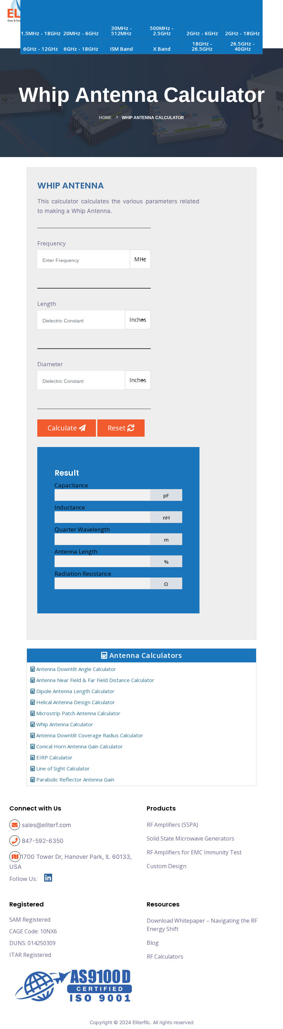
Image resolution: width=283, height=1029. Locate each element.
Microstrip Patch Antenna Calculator (77, 713)
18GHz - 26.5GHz (202, 46)
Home (105, 117)
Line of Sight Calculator (62, 768)
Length (46, 304)
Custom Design (166, 866)
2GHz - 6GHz (202, 33)
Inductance (70, 507)
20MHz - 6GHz (81, 33)
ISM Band (121, 48)
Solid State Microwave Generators (190, 838)
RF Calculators (165, 956)
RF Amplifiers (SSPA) (172, 824)
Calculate (63, 428)
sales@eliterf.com (46, 825)
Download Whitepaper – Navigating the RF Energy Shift (202, 925)
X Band (161, 48)
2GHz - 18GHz (242, 33)
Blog (153, 943)
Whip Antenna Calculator (64, 724)
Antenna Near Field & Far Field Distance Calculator (94, 680)
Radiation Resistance (83, 573)
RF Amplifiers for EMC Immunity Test (194, 852)
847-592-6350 (43, 840)
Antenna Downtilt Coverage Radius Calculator (89, 735)
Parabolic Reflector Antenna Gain (74, 779)
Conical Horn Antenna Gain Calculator (79, 746)
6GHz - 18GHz (81, 48)
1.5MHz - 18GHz (41, 33)
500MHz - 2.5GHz (162, 31)
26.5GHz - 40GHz (242, 46)
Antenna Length (76, 551)
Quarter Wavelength (82, 529)
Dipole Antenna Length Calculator (75, 691)
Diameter (50, 364)
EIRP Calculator (53, 757)
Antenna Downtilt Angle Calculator (75, 669)
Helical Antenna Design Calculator (75, 702)
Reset (117, 428)
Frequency (51, 243)
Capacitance (71, 485)
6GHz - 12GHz (40, 48)
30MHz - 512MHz (121, 31)
